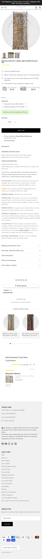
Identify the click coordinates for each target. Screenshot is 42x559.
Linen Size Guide (7, 480)
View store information (9, 140)
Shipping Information (8, 475)
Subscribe (7, 524)
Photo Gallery (6, 460)
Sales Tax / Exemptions (9, 492)
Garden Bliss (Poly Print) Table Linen (8, 385)
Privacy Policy (6, 472)
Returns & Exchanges (9, 260)
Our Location (6, 463)
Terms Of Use (6, 469)
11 (29, 343)
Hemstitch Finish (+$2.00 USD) (14, 104)
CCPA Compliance (7, 495)
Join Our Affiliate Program (9, 498)
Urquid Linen (8, 552)
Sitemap (4, 489)
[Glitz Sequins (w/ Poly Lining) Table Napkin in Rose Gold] (31, 322)
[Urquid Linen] (21, 7)
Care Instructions (7, 255)
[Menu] (2, 7)
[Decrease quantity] (4, 122)
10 (27, 343)
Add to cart (21, 130)
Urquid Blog (5, 486)
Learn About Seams (8, 478)
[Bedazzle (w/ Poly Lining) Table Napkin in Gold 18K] (11, 322)
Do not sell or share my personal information (15, 500)
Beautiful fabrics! (12, 373)
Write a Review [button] (22, 286)
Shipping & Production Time (11, 245)
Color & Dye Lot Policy (9, 265)
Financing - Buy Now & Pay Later (13, 250)
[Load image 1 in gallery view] (21, 30)
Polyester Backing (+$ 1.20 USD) (14, 107)
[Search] (6, 7)
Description (5, 146)
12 (31, 343)
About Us (4, 458)
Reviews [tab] (6, 290)
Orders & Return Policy (9, 466)
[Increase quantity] (15, 122)
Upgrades (5, 101)
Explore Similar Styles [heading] (21, 309)
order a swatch (24, 230)
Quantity (4, 118)
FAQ (3, 455)
